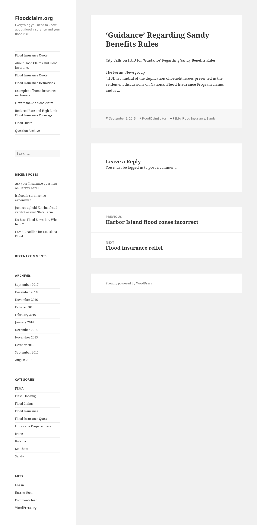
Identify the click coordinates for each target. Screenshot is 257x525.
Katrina (20, 441)
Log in (19, 485)
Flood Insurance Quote (31, 55)
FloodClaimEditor (154, 118)
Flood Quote (23, 123)
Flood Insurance (26, 411)
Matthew (21, 449)
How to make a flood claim (34, 103)
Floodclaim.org (34, 17)
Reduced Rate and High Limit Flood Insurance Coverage (36, 113)
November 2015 (26, 337)
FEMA (19, 388)
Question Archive (27, 131)
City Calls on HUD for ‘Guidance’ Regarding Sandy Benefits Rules (161, 60)
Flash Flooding (25, 396)
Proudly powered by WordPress (129, 283)
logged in (135, 167)
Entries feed (24, 493)
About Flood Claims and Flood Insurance (36, 65)
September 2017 (27, 285)
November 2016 (26, 300)
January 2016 (24, 322)
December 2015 (26, 330)
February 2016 (25, 315)
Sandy (19, 456)
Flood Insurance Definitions (35, 83)
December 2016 (26, 292)
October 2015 (24, 345)
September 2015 (27, 352)
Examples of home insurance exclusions (35, 93)
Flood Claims (24, 404)
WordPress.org (25, 508)
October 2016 (24, 307)
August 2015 (24, 360)
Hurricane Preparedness (33, 426)
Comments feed (26, 500)
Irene (19, 434)
